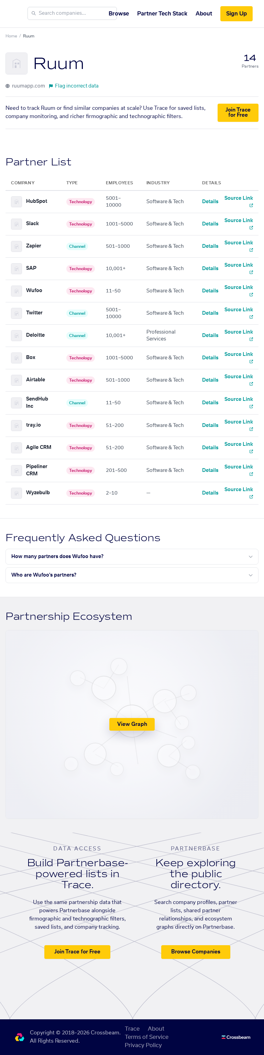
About (204, 13)
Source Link (238, 198)
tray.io (33, 425)
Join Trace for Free (238, 112)
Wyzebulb (38, 492)
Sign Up (236, 13)
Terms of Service (146, 1037)
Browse (119, 13)
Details (210, 201)
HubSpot (36, 201)
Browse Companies (195, 951)
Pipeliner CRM (36, 470)
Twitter (34, 313)
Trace (132, 1029)
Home (11, 36)
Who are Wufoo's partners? (43, 575)
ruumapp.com (28, 86)
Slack (32, 223)
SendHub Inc (37, 403)
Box (30, 357)
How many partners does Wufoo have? (57, 556)
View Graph (132, 724)
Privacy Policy (143, 1045)
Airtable (35, 380)
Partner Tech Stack (162, 13)
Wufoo (34, 290)
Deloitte (35, 335)
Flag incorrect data (77, 86)
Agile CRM (38, 447)
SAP (31, 268)
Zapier (33, 246)
